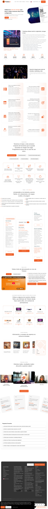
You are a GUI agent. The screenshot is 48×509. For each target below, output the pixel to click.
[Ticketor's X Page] (43, 504)
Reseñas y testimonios (6, 470)
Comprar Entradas (35, 1)
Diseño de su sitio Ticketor (28, 482)
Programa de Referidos (38, 482)
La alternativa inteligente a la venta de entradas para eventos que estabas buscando (18, 489)
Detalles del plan (10, 251)
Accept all (2, 507)
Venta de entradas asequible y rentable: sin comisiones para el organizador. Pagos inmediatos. (18, 469)
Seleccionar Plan (9, 254)
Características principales (11, 155)
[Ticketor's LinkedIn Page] (37, 504)
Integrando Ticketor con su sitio (29, 485)
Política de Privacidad (38, 487)
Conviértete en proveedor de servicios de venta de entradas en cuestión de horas (38, 249)
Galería (36, 471)
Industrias (23, 1)
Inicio (15, 1)
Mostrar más (18, 490)
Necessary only (8, 507)
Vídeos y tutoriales (37, 470)
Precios (18, 1)
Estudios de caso (37, 478)
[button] (32, 1)
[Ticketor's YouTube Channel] (34, 504)
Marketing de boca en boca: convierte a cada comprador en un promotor (18, 481)
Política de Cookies (38, 488)
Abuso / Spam (37, 494)
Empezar (6, 17)
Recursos (27, 1)
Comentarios (4, 475)
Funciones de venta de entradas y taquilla (34, 155)
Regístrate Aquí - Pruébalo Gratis (39, 464)
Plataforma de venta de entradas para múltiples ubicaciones (37, 252)
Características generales (22, 155)
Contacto (20, 1)
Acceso (39, 1)
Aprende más (39, 257)
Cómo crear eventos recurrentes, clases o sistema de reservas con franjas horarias (29, 488)
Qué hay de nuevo (37, 476)
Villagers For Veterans (6, 385)
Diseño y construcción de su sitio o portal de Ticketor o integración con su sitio (29, 480)
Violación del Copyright (38, 495)
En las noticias (37, 469)
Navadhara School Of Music (34, 409)
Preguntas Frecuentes (38, 477)
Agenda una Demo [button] (30, 464)
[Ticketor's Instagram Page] (41, 504)
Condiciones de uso (38, 486)
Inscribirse (43, 1)
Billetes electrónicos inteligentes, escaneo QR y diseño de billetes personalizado (18, 478)
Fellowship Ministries (24, 386)
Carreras (36, 483)
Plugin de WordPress (6, 474)
